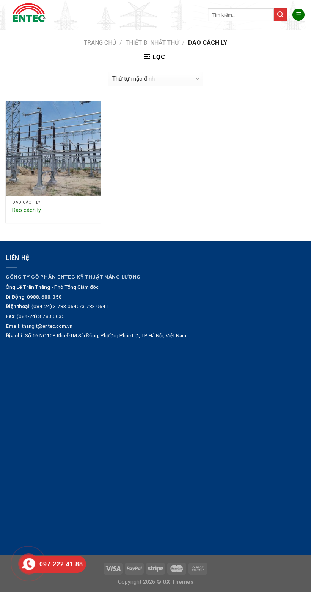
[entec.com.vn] (31, 15)
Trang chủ (100, 42)
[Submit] (280, 14)
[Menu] (298, 15)
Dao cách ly (26, 210)
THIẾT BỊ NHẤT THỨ (152, 42)
